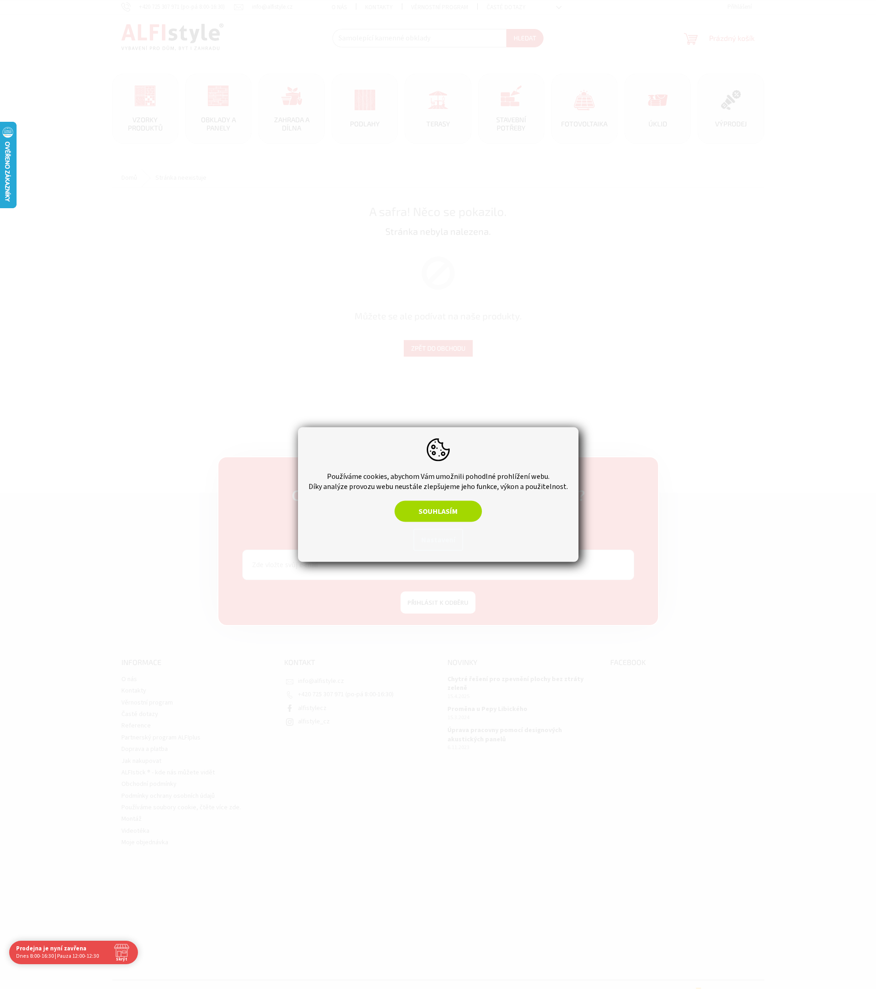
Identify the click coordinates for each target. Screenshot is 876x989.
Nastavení (438, 540)
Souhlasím (438, 511)
